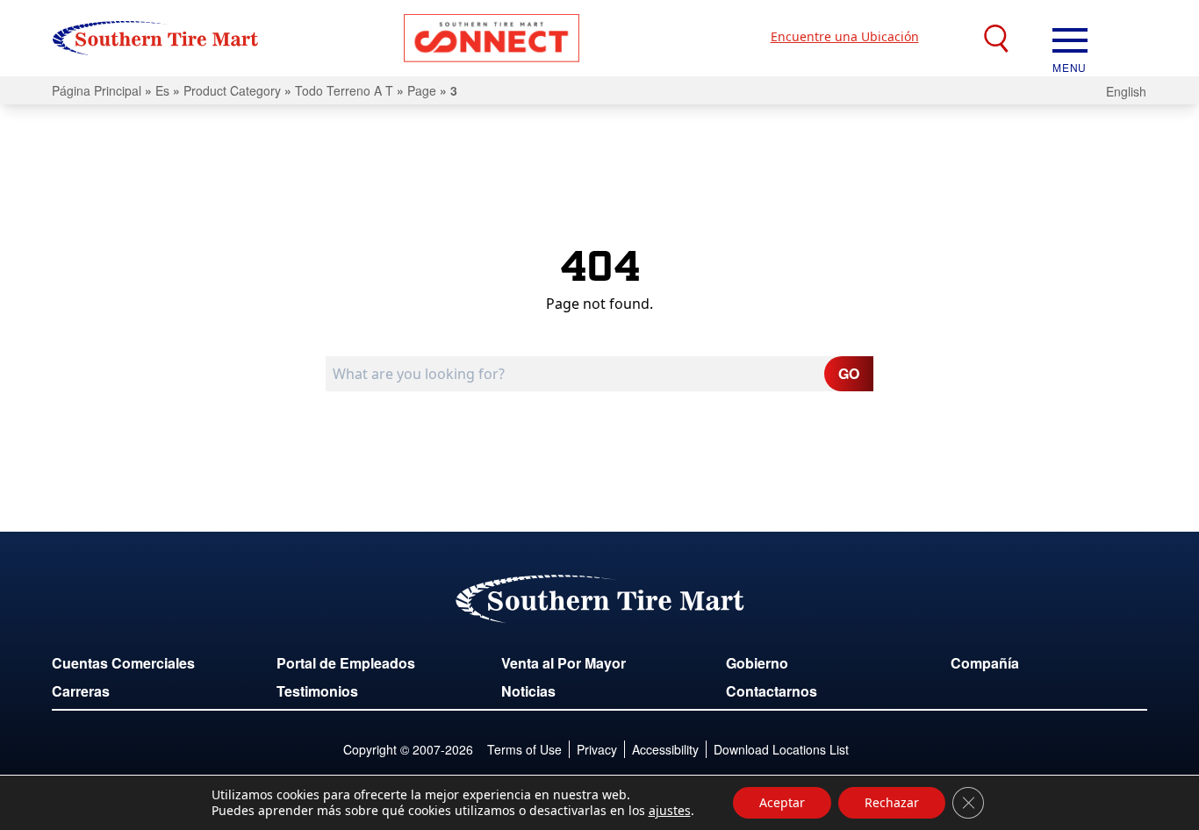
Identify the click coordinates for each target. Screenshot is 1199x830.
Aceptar (782, 802)
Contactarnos (771, 691)
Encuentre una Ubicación (845, 36)
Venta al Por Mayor (563, 663)
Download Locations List (781, 749)
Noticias (528, 691)
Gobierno (757, 663)
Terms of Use (524, 749)
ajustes (670, 811)
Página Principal (96, 90)
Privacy (597, 749)
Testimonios (317, 691)
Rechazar (892, 802)
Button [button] (491, 38)
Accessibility (665, 749)
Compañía (985, 663)
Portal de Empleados (345, 663)
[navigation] (1070, 39)
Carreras (81, 691)
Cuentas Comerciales (123, 663)
